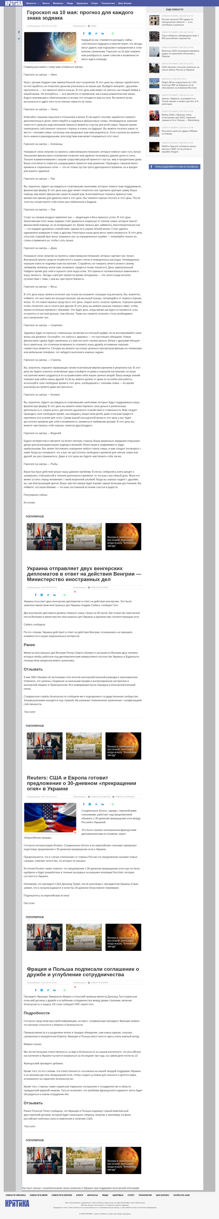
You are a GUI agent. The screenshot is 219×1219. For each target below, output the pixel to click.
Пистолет (29, 712)
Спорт (94, 3)
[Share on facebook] (83, 33)
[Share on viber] (108, 33)
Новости (31, 3)
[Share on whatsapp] (113, 33)
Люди (70, 3)
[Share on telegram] (90, 33)
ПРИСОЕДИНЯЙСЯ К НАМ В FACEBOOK (176, 166)
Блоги (46, 3)
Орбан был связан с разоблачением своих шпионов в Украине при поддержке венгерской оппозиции (77, 1188)
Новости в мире (99, 587)
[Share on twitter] (96, 33)
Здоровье (82, 3)
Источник (29, 502)
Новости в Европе (101, 797)
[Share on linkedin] (102, 33)
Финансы (58, 3)
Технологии (108, 3)
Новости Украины (125, 797)
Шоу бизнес (125, 3)
